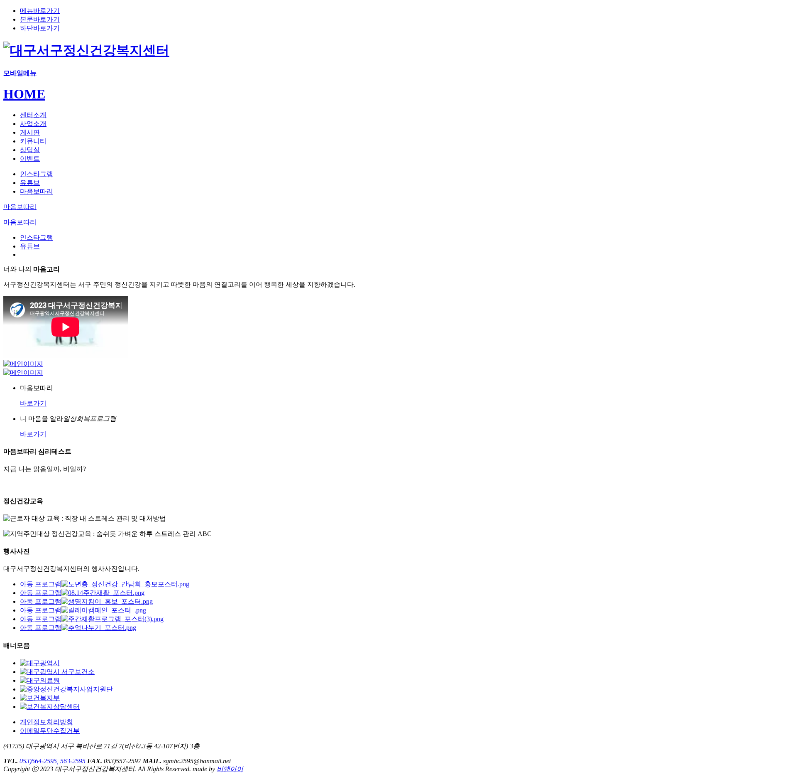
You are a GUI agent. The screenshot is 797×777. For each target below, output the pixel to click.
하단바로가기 (40, 28)
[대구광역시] (40, 662)
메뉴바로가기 (40, 10)
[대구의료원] (40, 680)
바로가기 (33, 403)
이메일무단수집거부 (50, 730)
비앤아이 (230, 768)
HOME (24, 93)
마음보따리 (36, 191)
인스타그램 (36, 173)
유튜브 (30, 182)
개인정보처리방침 (46, 721)
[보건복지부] (40, 697)
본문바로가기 (40, 19)
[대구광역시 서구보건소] (57, 671)
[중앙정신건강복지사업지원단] (66, 689)
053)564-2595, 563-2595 (53, 761)
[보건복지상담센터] (50, 706)
